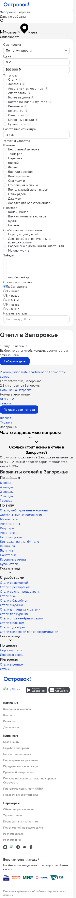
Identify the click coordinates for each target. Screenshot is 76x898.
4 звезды (6, 487)
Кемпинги (7, 546)
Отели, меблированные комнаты (24, 510)
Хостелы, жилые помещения (21, 515)
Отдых (4, 669)
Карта (15, 37)
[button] (36, 16)
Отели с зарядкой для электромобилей (29, 632)
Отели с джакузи (12, 627)
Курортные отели (13, 559)
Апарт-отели (9, 533)
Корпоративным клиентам (20, 821)
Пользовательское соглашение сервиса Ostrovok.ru (29, 780)
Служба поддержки (16, 748)
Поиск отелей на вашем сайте (23, 827)
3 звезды (6, 492)
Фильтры (10, 32)
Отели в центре (11, 664)
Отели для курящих (14, 614)
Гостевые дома (11, 537)
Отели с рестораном (15, 587)
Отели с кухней (11, 605)
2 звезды (6, 496)
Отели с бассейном (14, 600)
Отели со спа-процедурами (20, 591)
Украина (6, 422)
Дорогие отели (11, 650)
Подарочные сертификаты (20, 794)
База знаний (11, 742)
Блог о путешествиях (17, 754)
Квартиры (7, 528)
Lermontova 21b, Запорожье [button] (21, 381)
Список (5, 37)
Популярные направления (20, 760)
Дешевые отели (12, 655)
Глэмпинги (7, 550)
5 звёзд (5, 483)
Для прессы (11, 727)
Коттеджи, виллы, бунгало (19, 541)
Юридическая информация (21, 766)
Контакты (9, 715)
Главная (5, 418)
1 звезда (6, 500)
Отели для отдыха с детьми (20, 609)
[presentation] (36, 50)
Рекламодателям (14, 833)
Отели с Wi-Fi (10, 596)
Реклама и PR (12, 840)
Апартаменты (10, 524)
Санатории (8, 555)
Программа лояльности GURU (23, 788)
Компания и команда (17, 709)
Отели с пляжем (12, 623)
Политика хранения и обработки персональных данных (34, 893)
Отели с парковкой (14, 582)
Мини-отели (9, 519)
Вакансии (9, 721)
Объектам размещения (18, 809)
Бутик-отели (9, 564)
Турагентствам (12, 815)
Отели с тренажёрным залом (21, 618)
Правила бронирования (18, 772)
